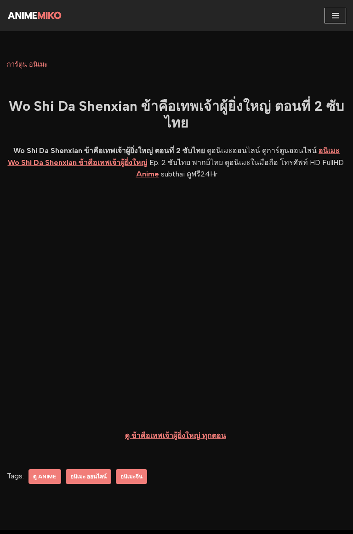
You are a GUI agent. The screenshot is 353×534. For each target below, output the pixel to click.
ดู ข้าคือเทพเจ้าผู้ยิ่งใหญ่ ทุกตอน (175, 435)
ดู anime (45, 476)
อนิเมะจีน (131, 476)
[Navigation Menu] (335, 15)
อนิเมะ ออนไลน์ (88, 476)
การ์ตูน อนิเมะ (27, 64)
